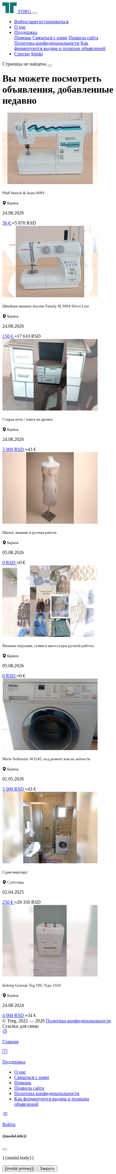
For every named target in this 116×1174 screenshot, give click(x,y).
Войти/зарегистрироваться (41, 21)
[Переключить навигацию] (34, 13)
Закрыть (47, 1168)
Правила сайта (83, 37)
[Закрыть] (49, 65)
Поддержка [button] (25, 32)
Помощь (22, 37)
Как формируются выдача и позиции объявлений (60, 46)
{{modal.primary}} (19, 1168)
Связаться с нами (49, 37)
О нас (20, 26)
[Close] (4, 1149)
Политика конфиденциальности (46, 43)
